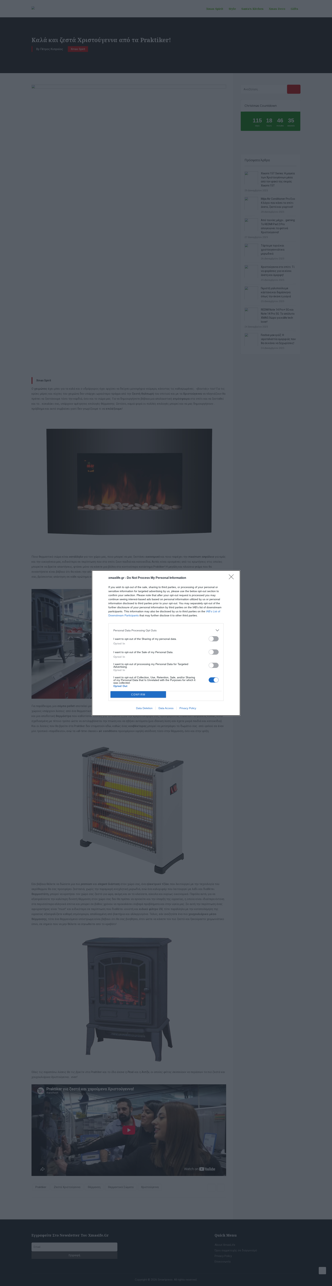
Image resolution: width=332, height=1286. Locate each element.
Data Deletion (144, 708)
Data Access (166, 708)
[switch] (214, 638)
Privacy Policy (187, 708)
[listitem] (166, 630)
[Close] (232, 578)
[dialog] (166, 643)
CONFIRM (138, 694)
